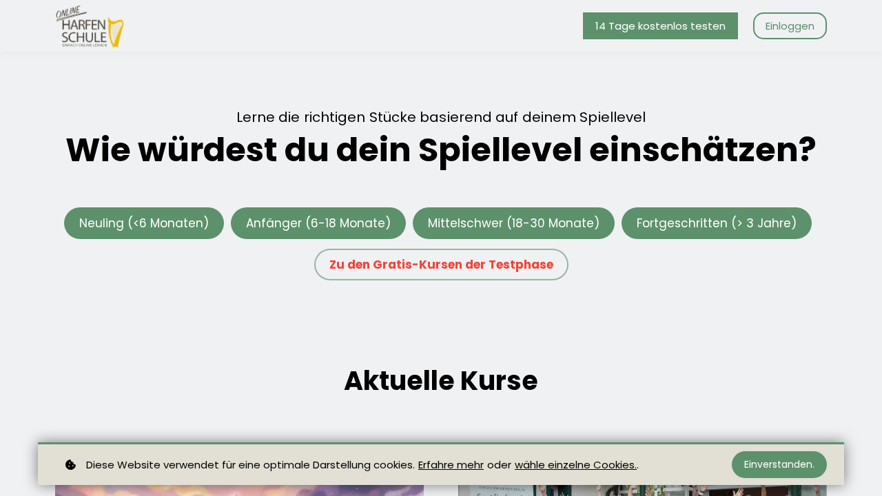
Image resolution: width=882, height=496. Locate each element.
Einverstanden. (779, 464)
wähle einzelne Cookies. (576, 464)
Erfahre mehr (451, 464)
